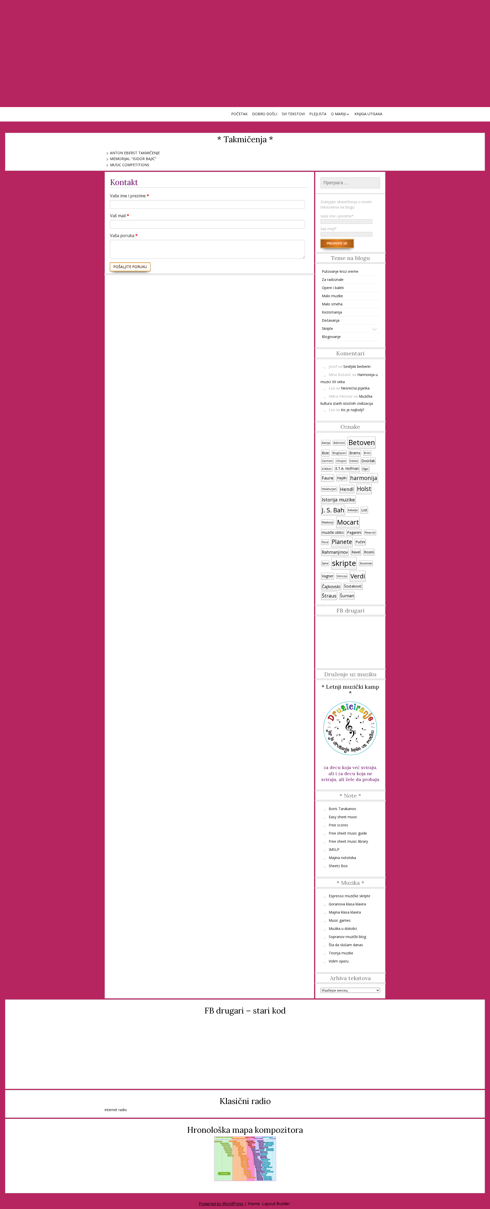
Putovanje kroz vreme (340, 271)
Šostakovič (353, 586)
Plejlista (317, 113)
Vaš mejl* (329, 228)
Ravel (355, 552)
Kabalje (353, 510)
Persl (325, 542)
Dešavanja (330, 320)
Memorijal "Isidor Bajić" (133, 158)
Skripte (327, 328)
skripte (344, 563)
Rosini (369, 552)
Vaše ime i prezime (129, 196)
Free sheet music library (348, 841)
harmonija (363, 478)
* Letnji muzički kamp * (350, 689)
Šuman (347, 596)
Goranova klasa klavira (347, 904)
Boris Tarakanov (342, 808)
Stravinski (366, 563)
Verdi (357, 576)
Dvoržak (368, 460)
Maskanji (327, 522)
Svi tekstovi (293, 113)
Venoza (342, 576)
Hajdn (342, 477)
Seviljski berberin (357, 366)
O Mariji (338, 113)
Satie (325, 563)
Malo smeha (332, 304)
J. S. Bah (333, 510)
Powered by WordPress (221, 1203)
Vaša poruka (124, 235)
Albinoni (339, 443)
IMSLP (334, 849)
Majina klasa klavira (345, 912)
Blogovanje (331, 336)
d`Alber (327, 469)
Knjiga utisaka (368, 113)
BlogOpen (339, 453)
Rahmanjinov (335, 552)
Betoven (361, 442)
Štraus (329, 595)
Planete (342, 542)
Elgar (365, 469)
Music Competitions (129, 164)
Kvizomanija (332, 312)
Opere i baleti (333, 287)
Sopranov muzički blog (347, 936)
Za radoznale (333, 279)
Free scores (338, 825)
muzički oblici (333, 532)
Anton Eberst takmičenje (135, 152)
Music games (340, 920)
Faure (327, 478)
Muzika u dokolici (343, 928)
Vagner (327, 576)
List (364, 510)
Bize (325, 452)
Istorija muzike (338, 499)
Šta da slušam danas (346, 944)
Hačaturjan (329, 489)
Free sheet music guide (348, 833)
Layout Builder (276, 1203)
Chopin (341, 461)
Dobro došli (264, 113)
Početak (239, 113)
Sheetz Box (338, 865)
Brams (354, 452)
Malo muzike (332, 295)
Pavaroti (370, 532)
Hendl (346, 489)
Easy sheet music (343, 816)
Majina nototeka (342, 857)
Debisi (354, 461)
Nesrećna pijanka (355, 388)
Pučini (360, 541)
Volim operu (339, 961)
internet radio (116, 1109)
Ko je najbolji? (352, 409)
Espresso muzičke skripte (349, 895)
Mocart (348, 522)
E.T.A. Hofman (347, 468)
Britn (367, 453)
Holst (364, 489)
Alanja (326, 443)
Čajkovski (331, 586)
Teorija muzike (341, 953)
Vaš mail (119, 215)
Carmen (327, 461)
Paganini (354, 532)
